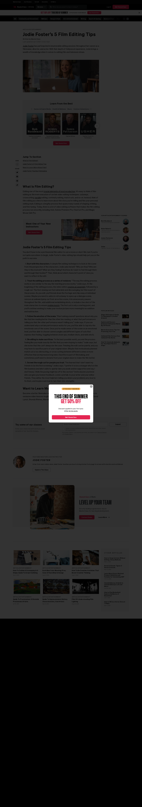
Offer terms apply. (71, 411)
